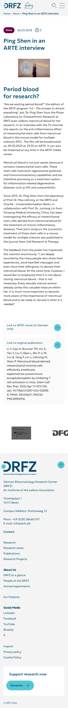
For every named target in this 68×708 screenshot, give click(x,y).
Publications (11, 553)
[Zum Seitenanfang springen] (61, 464)
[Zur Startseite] (18, 468)
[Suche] (54, 5)
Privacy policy (12, 652)
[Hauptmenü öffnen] (62, 5)
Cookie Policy (12, 657)
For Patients (11, 597)
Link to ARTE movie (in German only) (27, 327)
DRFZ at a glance (14, 575)
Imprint (8, 646)
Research (9, 542)
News (16, 13)
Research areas (13, 548)
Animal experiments (16, 586)
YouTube (9, 624)
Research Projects (15, 559)
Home (6, 13)
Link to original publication (25, 342)
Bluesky (8, 629)
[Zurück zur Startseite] (12, 5)
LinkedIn (9, 613)
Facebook (9, 618)
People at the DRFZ (16, 580)
